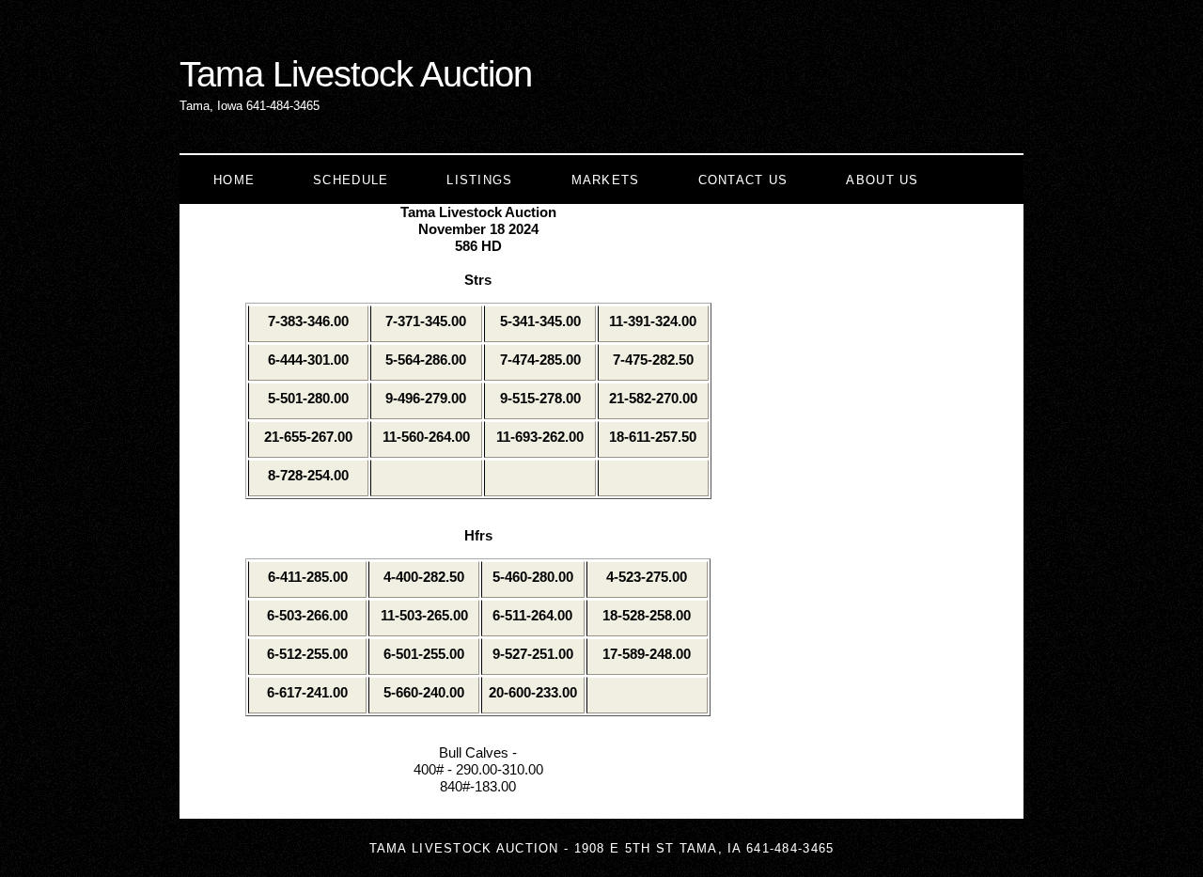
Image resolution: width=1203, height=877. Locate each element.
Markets (605, 180)
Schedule (350, 180)
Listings (479, 180)
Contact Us (743, 180)
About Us (882, 180)
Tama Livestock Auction (356, 74)
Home (234, 180)
